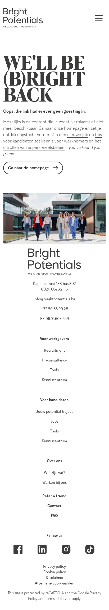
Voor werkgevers (54, 339)
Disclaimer (54, 578)
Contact (54, 506)
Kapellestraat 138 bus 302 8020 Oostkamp (54, 287)
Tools (54, 370)
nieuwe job (77, 135)
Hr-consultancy (54, 361)
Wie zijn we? (54, 473)
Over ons (54, 461)
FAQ (54, 516)
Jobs (54, 422)
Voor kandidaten (54, 400)
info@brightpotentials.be (54, 299)
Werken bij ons (54, 483)
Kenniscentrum (54, 380)
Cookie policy (54, 572)
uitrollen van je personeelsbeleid (34, 148)
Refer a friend (54, 496)
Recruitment (54, 351)
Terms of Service (58, 599)
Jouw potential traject (54, 412)
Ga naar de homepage (28, 168)
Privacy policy (54, 567)
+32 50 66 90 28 (54, 309)
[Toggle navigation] (99, 18)
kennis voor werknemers (64, 141)
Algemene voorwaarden (54, 584)
